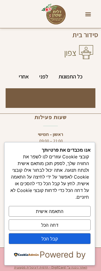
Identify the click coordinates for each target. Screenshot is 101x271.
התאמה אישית (49, 211)
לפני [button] (43, 76)
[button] (88, 14)
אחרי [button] (24, 76)
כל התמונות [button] (70, 76)
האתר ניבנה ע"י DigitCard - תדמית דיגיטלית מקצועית (50, 267)
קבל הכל (50, 239)
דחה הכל (49, 225)
